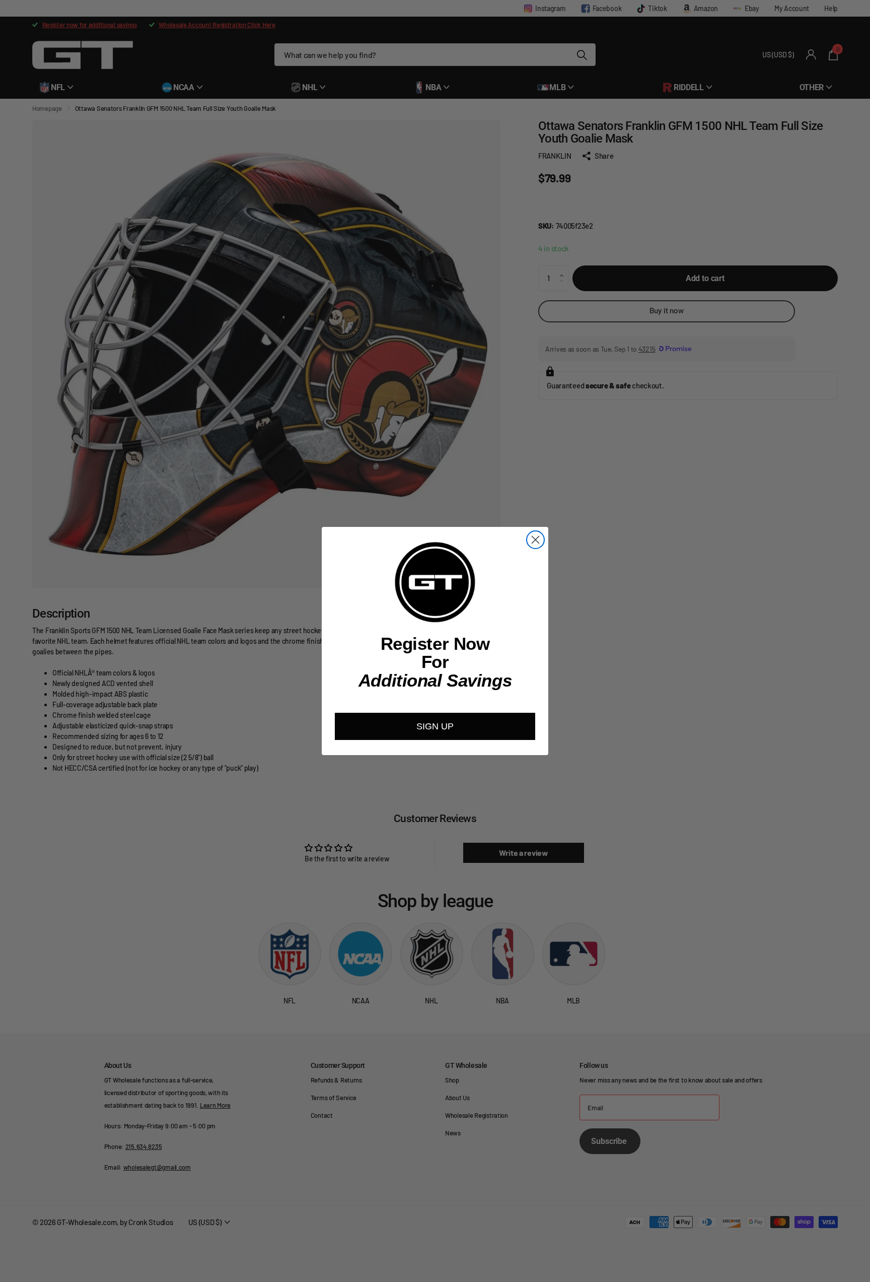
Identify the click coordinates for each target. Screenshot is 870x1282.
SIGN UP (435, 726)
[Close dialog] (535, 540)
